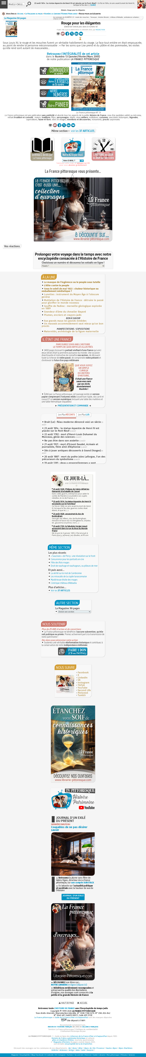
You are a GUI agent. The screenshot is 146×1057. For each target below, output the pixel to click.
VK (79, 680)
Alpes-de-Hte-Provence (94, 1048)
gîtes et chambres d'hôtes (63, 1040)
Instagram (83, 682)
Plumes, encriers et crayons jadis (62, 314)
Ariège (71, 1050)
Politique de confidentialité (86, 1029)
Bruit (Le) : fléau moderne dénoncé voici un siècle (72, 421)
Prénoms (124, 1055)
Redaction (100, 30)
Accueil (20, 13)
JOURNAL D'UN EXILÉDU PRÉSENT (73, 896)
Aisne (74, 1048)
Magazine (14, 1055)
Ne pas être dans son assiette (61, 440)
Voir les (60, 590)
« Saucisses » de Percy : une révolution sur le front (73, 555)
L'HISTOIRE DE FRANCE (64, 1008)
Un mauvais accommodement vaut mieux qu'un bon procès (72, 325)
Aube (78, 1050)
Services (132, 1055)
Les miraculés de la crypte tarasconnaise (69, 576)
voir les (83, 131)
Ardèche (54, 1050)
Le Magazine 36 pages (33, 13)
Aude (83, 1050)
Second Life (84, 690)
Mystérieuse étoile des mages (64, 579)
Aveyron (90, 1050)
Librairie (102, 1055)
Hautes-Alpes (111, 1048)
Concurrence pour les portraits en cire (67, 559)
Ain (69, 1048)
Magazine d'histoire (62, 1042)
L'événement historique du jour (73, 1031)
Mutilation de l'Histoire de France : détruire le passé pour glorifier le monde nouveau (73, 301)
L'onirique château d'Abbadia (64, 582)
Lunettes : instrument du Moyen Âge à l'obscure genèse (70, 295)
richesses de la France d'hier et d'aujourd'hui (88, 1036)
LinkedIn (83, 677)
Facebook (83, 672)
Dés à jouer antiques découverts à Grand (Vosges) (72, 450)
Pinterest (83, 692)
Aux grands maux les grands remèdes (65, 320)
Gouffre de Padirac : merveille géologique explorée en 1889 (72, 307)
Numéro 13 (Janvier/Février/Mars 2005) (60, 13)
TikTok (81, 685)
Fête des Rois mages (60, 562)
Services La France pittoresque (61, 1029)
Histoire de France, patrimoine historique (68, 1038)
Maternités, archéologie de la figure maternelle (71, 331)
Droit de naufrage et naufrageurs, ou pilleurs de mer (74, 565)
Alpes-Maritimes (125, 1048)
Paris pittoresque (113, 1055)
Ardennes (63, 1050)
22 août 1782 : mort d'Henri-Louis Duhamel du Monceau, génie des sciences (69, 435)
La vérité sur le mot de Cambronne (66, 573)
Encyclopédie (25, 1055)
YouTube (82, 687)
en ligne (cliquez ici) (69, 984)
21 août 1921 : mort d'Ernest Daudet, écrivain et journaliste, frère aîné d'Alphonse (70, 445)
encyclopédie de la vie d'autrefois (78, 1044)
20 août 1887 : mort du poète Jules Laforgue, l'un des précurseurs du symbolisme (73, 458)
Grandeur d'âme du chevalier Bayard (65, 311)
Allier (80, 1048)
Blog (33, 1055)
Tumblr (82, 695)
